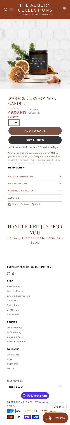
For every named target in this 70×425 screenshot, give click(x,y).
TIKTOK (11, 368)
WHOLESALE (13, 314)
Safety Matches (15, 305)
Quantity (13, 117)
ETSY (9, 359)
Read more (15, 167)
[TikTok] (13, 273)
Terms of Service (16, 341)
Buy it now (35, 140)
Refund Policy (14, 332)
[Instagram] (8, 273)
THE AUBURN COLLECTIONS (30, 402)
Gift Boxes (12, 300)
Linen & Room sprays (18, 296)
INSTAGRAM (13, 354)
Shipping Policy (15, 337)
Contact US (13, 309)
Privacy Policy (14, 327)
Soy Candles (13, 286)
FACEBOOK (12, 364)
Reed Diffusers (15, 291)
